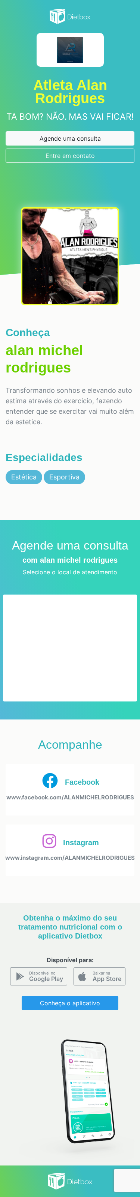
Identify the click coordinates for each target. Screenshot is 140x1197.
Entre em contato (70, 155)
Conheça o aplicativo (70, 1003)
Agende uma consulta (70, 138)
